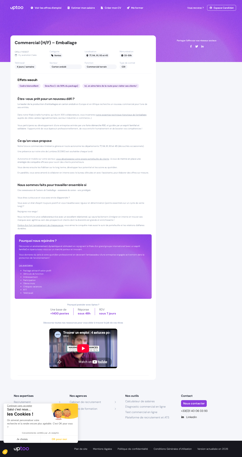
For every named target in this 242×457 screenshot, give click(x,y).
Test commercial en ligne (141, 412)
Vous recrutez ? (195, 7)
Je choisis (22, 439)
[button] (7, 451)
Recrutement (22, 402)
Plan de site (80, 448)
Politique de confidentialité (133, 448)
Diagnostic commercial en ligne (145, 406)
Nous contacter (194, 403)
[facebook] (191, 46)
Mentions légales (102, 448)
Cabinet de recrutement (85, 402)
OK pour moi (59, 439)
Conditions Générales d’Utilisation (173, 448)
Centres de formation (83, 409)
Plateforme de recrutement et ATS (147, 417)
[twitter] (196, 46)
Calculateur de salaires (140, 401)
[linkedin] (202, 46)
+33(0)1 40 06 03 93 (194, 411)
